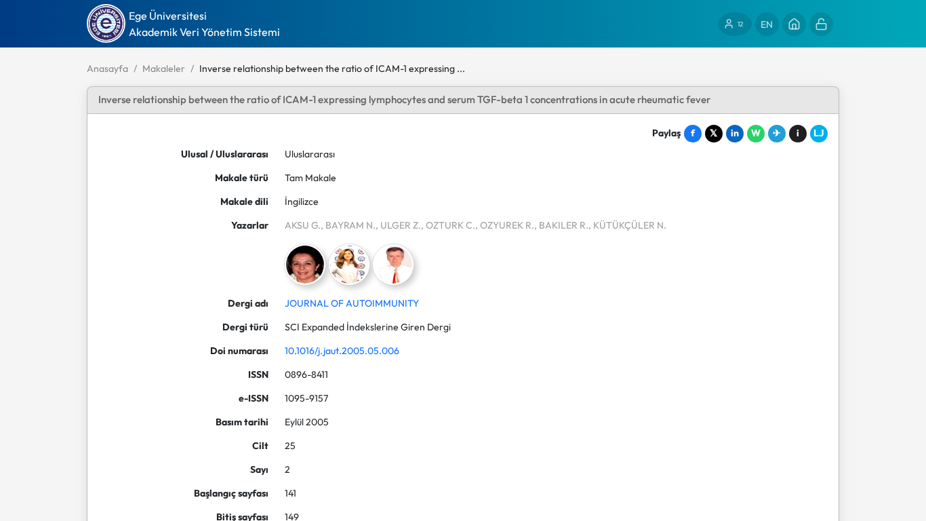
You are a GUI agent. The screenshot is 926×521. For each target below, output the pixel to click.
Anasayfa (107, 68)
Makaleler (163, 68)
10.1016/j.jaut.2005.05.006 (342, 351)
